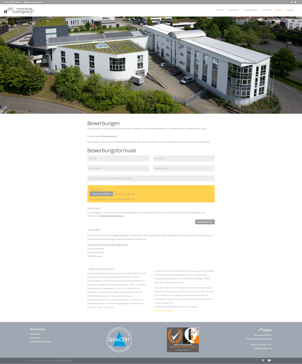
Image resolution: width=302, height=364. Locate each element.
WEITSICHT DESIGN (63, 361)
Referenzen (267, 10)
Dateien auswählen (101, 193)
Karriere (278, 10)
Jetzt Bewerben (205, 221)
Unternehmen (232, 10)
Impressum (35, 337)
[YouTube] (295, 2)
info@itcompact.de (263, 348)
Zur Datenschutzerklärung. (111, 216)
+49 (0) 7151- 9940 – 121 (261, 344)
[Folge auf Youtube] (269, 360)
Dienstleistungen (251, 10)
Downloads (35, 334)
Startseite (220, 10)
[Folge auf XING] (263, 360)
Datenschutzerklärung (163, 310)
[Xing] (292, 2)
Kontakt (290, 10)
